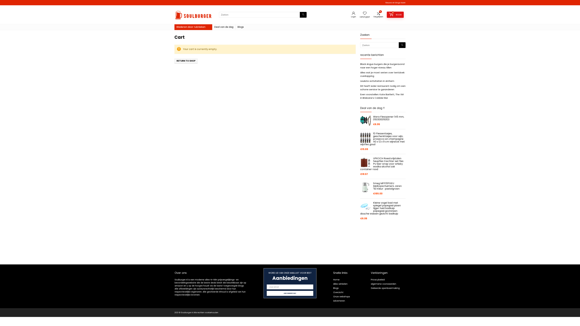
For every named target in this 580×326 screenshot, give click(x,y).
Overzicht (338, 292)
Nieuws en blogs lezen (395, 2)
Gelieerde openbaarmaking (385, 288)
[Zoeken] (303, 15)
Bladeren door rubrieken (190, 27)
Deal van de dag (223, 27)
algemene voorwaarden (383, 283)
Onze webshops (341, 296)
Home (336, 279)
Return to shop (186, 60)
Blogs (240, 27)
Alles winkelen (340, 283)
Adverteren (339, 300)
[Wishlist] (365, 13)
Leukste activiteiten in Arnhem (377, 81)
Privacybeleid (378, 279)
